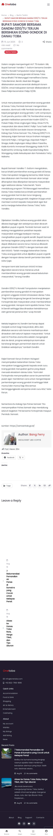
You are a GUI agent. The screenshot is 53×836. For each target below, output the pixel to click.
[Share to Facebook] (30, 486)
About (11, 817)
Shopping (7, 701)
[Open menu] (48, 4)
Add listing (7, 735)
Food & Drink (8, 697)
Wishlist (6, 727)
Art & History (8, 705)
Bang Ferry (37, 434)
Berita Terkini (22, 15)
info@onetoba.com (14, 679)
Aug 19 (8, 565)
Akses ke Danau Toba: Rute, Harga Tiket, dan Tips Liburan (9, 633)
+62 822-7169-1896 (13, 683)
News (5, 739)
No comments (32, 773)
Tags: (8, 485)
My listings (7, 731)
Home (4, 15)
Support (28, 817)
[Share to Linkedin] (40, 486)
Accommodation (10, 693)
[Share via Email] (45, 486)
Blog (11, 15)
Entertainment (9, 709)
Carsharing (7, 713)
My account (8, 723)
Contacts (40, 817)
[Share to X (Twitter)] (35, 486)
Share (49, 41)
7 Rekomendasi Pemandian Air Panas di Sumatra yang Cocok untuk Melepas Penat (12, 586)
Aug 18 (8, 615)
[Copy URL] (50, 486)
